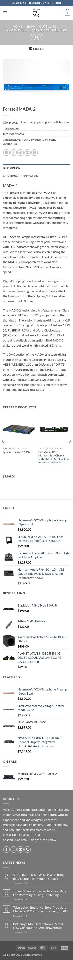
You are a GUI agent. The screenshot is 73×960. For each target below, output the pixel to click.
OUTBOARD (48, 26)
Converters (17, 30)
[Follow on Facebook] (6, 849)
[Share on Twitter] (20, 152)
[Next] (70, 449)
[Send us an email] (20, 849)
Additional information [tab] (20, 176)
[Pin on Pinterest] (34, 152)
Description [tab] (11, 168)
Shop (30, 26)
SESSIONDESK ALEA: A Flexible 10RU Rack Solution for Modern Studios (38, 876)
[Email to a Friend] (27, 152)
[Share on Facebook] (13, 152)
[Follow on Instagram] (13, 849)
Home (17, 26)
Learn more (12, 128)
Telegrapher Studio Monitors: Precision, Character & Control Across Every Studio (40, 909)
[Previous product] (40, 37)
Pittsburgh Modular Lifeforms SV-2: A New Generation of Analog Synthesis (38, 925)
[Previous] (3, 449)
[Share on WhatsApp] (6, 152)
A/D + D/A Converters (48, 30)
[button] (5, 12)
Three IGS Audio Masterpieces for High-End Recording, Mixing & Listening (39, 893)
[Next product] (33, 37)
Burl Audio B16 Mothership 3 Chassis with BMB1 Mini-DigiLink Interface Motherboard (53, 457)
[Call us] (27, 849)
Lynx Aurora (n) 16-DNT (17, 452)
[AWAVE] (36, 13)
